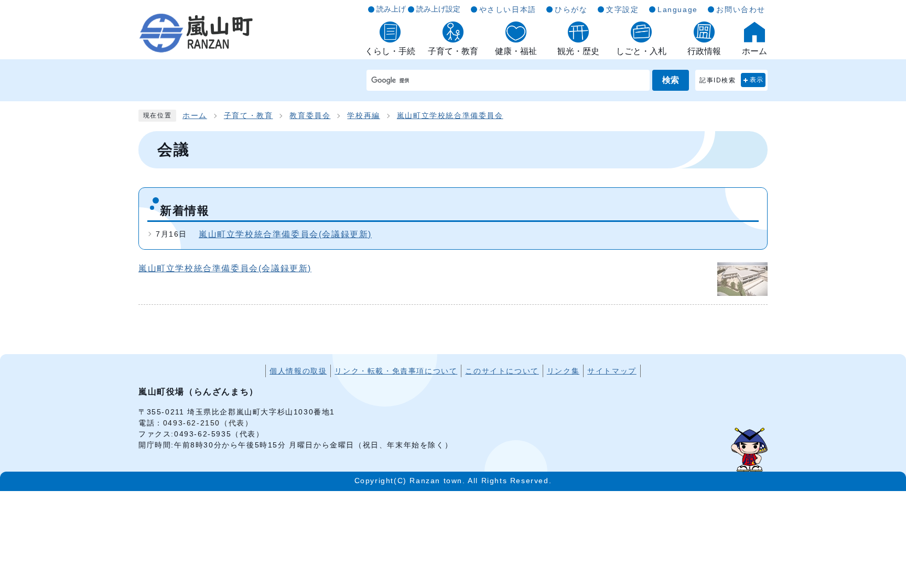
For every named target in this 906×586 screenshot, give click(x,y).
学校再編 (363, 116)
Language (677, 9)
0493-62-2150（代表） (208, 423)
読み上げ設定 (438, 9)
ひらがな (571, 9)
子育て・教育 (248, 116)
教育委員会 (309, 116)
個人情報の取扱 (298, 371)
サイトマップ (612, 371)
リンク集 (563, 371)
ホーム (194, 116)
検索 (670, 80)
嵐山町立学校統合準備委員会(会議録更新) (285, 234)
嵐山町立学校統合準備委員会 (450, 116)
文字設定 (622, 9)
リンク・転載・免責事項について (396, 371)
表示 (757, 80)
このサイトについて (501, 371)
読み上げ (391, 9)
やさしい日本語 (507, 9)
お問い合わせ (740, 9)
